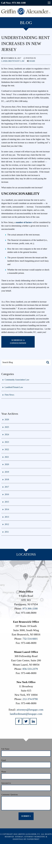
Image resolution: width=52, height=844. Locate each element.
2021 (7, 457)
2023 (7, 442)
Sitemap (19, 837)
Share (32, 61)
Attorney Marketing (34, 837)
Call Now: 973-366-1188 (13, 2)
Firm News (9, 395)
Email (3, 760)
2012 (7, 524)
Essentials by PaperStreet (26, 839)
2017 (7, 487)
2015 (7, 502)
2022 (7, 449)
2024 (7, 434)
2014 (7, 509)
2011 (7, 532)
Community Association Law (17, 380)
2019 (7, 472)
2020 (7, 464)
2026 (7, 419)
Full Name (5, 749)
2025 (7, 427)
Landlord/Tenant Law (12, 61)
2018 (7, 479)
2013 (7, 517)
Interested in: (6, 783)
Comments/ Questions (9, 795)
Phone (3, 772)
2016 (7, 494)
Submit (25, 816)
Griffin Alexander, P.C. (29, 834)
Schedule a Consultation (18, 341)
